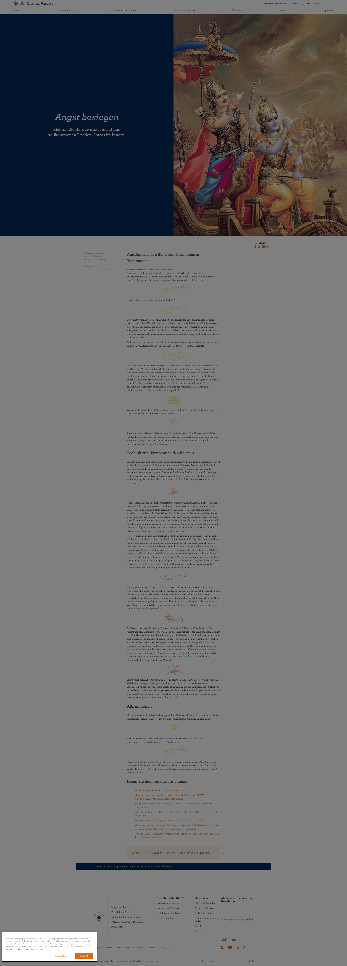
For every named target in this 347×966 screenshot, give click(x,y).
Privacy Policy (24, 949)
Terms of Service (37, 949)
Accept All (84, 956)
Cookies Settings (61, 956)
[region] (49, 947)
